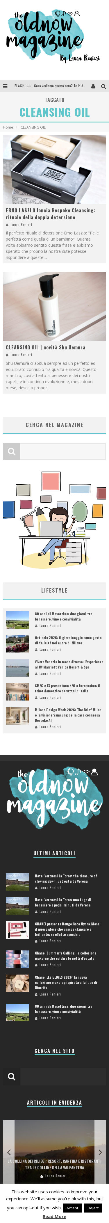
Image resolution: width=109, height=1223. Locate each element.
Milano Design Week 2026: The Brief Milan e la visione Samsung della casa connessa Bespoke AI (68, 715)
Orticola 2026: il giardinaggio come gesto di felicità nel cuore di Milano (68, 640)
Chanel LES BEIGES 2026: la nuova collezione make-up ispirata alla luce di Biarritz (66, 982)
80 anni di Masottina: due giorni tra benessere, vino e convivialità (63, 616)
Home (8, 127)
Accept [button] (72, 1207)
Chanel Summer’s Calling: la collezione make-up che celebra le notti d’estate (65, 955)
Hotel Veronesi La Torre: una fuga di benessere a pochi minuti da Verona (63, 902)
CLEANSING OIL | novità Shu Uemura (45, 347)
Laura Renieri (21, 224)
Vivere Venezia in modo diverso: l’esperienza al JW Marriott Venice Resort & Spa (69, 664)
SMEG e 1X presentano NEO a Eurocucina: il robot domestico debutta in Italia (67, 688)
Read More (54, 1216)
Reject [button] (93, 1207)
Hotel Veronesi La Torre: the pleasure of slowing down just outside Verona (66, 878)
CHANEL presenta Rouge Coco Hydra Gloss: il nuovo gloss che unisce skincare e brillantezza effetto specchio (68, 929)
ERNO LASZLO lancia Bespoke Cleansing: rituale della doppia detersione (50, 214)
